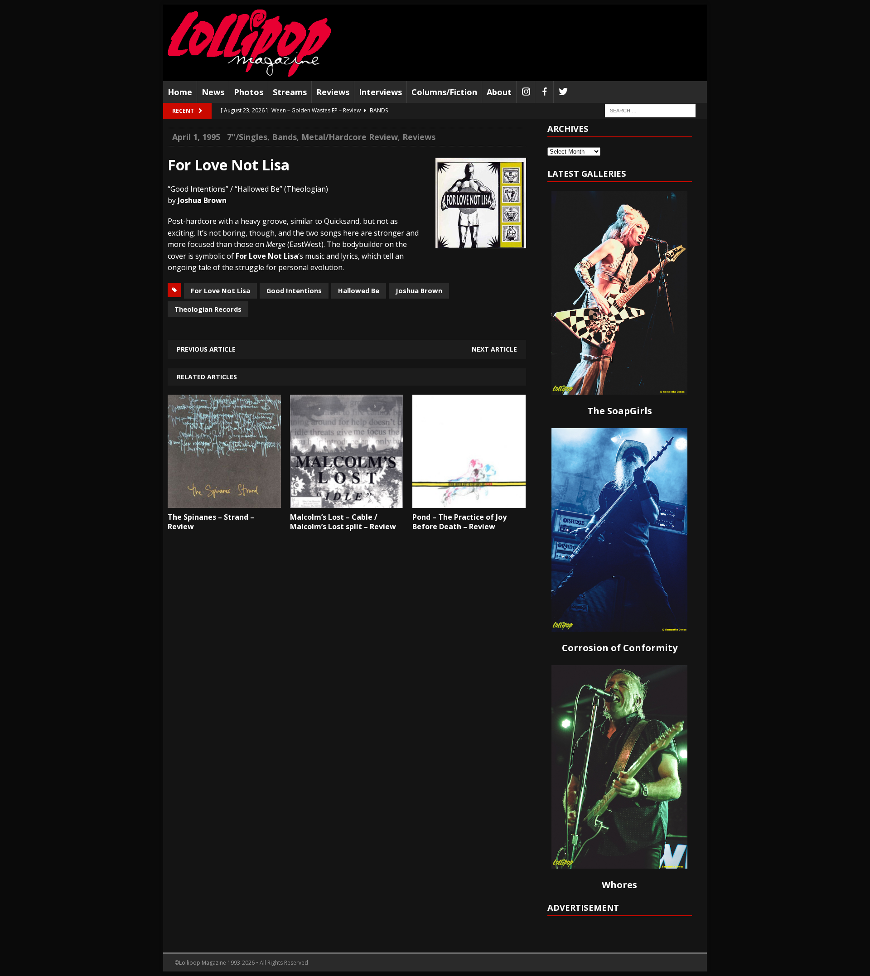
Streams (290, 92)
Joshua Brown (419, 290)
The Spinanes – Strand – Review (211, 521)
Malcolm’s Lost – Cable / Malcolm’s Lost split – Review (343, 521)
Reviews (332, 92)
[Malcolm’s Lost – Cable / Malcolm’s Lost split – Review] (346, 501)
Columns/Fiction (444, 92)
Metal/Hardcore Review (349, 136)
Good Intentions (294, 290)
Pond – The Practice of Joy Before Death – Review (459, 521)
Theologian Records (208, 309)
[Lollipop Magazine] (249, 43)
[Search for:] (650, 110)
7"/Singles (247, 136)
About (499, 92)
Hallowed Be (358, 290)
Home (180, 92)
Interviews (380, 92)
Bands (284, 136)
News (213, 92)
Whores (619, 885)
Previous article (206, 349)
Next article (494, 349)
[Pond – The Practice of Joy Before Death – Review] (469, 501)
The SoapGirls (619, 411)
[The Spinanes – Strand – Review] (224, 501)
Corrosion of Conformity (619, 648)
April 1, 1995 (196, 136)
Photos (248, 92)
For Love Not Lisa (220, 290)
